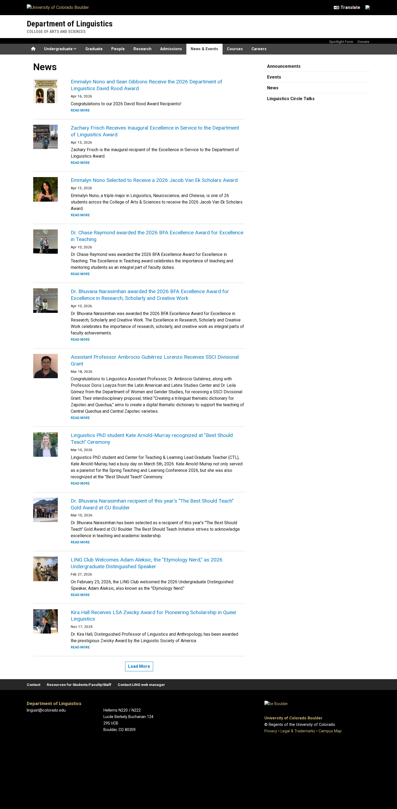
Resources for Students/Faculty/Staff (79, 684)
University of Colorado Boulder (293, 718)
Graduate (94, 49)
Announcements (284, 66)
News (272, 87)
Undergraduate (58, 49)
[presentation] (45, 91)
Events (274, 77)
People (118, 49)
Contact (33, 684)
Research (142, 49)
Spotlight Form (341, 41)
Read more (80, 110)
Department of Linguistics (70, 23)
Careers (259, 49)
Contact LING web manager (141, 684)
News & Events (204, 49)
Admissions (171, 49)
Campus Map (330, 731)
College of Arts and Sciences (56, 31)
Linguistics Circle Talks (291, 98)
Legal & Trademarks (298, 731)
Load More (139, 666)
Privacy (270, 731)
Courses (235, 49)
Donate (363, 41)
